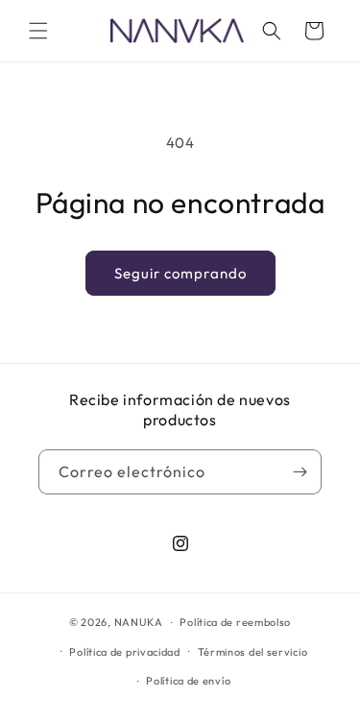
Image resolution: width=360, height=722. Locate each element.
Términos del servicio (253, 652)
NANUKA (138, 622)
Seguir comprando (180, 273)
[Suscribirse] (299, 471)
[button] (38, 31)
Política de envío (188, 680)
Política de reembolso (235, 622)
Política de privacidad (124, 652)
